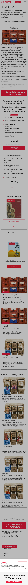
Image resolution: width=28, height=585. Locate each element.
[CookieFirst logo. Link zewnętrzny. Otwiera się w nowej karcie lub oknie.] (3, 562)
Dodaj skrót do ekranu (14, 581)
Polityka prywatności (22, 561)
